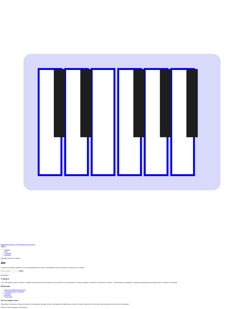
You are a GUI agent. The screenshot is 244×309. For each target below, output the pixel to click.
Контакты (8, 255)
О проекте (8, 253)
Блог (6, 251)
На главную (4, 275)
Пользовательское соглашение (14, 291)
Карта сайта (8, 297)
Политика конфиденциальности (15, 290)
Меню (3, 246)
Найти (21, 271)
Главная (7, 250)
